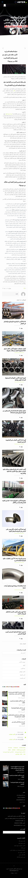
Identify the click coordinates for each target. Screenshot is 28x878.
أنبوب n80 (23, 847)
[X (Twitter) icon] (15, 873)
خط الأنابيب (23, 668)
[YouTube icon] (14, 873)
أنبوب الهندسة (22, 678)
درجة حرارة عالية (9, 113)
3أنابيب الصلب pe (21, 852)
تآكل (14, 90)
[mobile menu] (2, 2)
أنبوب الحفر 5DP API (21, 857)
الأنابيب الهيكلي (22, 671)
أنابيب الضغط (22, 674)
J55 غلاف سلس (22, 854)
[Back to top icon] (14, 865)
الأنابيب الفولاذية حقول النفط (19, 845)
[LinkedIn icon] (12, 873)
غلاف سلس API (22, 841)
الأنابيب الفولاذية (12, 734)
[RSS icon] (11, 873)
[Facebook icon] (16, 873)
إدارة (17, 293)
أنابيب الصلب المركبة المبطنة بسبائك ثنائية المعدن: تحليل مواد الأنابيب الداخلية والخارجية (14, 471)
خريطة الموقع (22, 802)
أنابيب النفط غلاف (21, 843)
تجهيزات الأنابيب (22, 662)
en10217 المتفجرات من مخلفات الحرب (17, 850)
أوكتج (24, 665)
